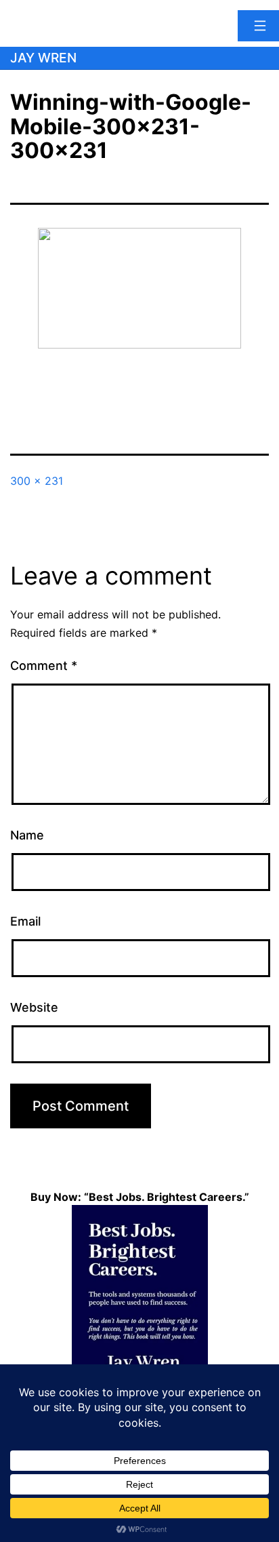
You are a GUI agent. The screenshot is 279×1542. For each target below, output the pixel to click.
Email (25, 921)
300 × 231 (36, 481)
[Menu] (258, 25)
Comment (43, 665)
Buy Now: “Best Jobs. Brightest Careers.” (139, 1197)
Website (34, 1007)
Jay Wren (43, 58)
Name (27, 835)
